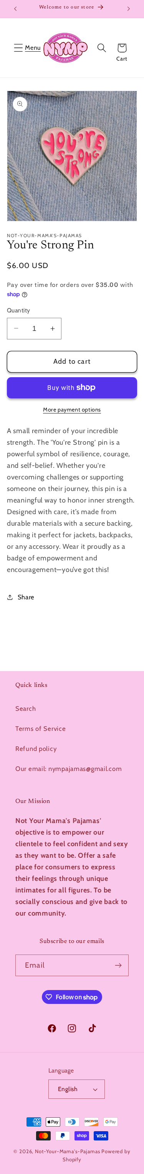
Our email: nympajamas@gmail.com (68, 769)
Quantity (18, 310)
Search (25, 708)
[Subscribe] (118, 965)
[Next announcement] (128, 8)
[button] (18, 48)
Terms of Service (40, 728)
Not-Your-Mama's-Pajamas (67, 1151)
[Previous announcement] (15, 8)
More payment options (72, 409)
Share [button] (26, 597)
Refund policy (35, 748)
